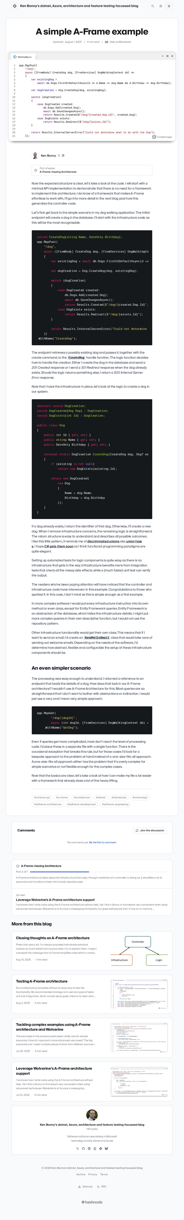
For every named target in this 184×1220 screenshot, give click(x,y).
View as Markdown (120, 42)
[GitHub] (83, 1149)
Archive (80, 1174)
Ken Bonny (48, 156)
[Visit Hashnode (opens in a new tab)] (92, 1202)
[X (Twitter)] (59, 155)
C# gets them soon (58, 546)
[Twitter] (77, 1149)
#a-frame (62, 797)
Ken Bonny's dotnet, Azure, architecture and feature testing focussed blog (79, 6)
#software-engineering (115, 804)
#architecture (82, 797)
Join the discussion (152, 830)
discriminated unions (103, 541)
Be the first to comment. (103, 842)
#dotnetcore (119, 797)
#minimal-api (42, 797)
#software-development (81, 804)
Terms (104, 1174)
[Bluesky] (106, 1149)
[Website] (95, 1149)
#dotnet (100, 797)
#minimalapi (139, 797)
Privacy (92, 1174)
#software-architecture (47, 804)
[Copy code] (148, 234)
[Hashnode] (100, 1149)
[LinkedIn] (63, 155)
